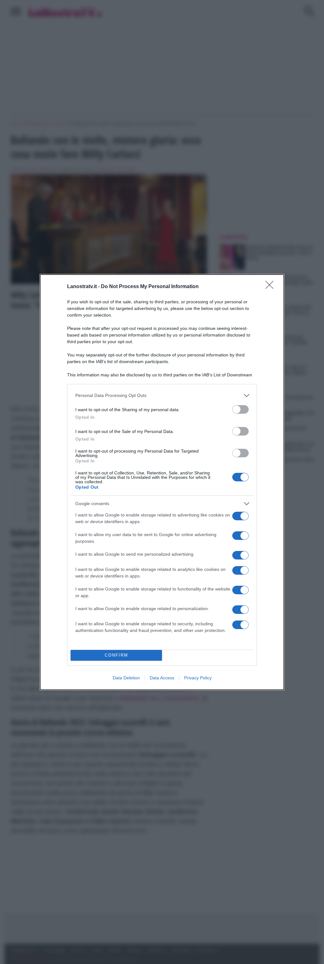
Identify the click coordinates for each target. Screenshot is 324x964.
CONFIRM (116, 655)
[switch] (240, 409)
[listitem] (162, 395)
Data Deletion (126, 677)
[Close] (271, 287)
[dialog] (162, 482)
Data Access (162, 677)
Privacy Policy (198, 677)
